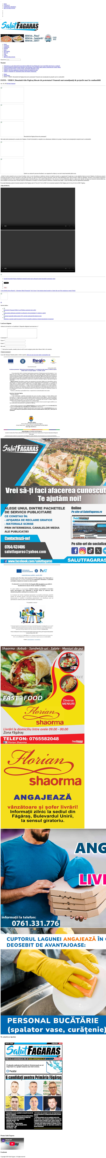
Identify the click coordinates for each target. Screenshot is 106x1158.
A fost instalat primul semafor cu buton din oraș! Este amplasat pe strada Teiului (55, 290)
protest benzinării (42, 278)
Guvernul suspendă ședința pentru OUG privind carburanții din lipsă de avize (23, 316)
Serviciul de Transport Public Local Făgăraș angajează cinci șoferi (20, 310)
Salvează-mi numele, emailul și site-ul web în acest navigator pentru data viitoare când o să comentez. (27, 349)
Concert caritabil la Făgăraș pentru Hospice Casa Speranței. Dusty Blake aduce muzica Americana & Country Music (32, 67)
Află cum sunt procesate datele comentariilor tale (38, 354)
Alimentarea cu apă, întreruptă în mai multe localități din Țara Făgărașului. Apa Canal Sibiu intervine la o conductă (32, 66)
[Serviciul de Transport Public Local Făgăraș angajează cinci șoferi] (4, 308)
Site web (3, 346)
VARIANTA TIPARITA (10, 6)
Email (2, 343)
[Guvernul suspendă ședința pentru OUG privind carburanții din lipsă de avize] (4, 314)
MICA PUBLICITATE (9, 8)
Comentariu (4, 337)
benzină (6, 278)
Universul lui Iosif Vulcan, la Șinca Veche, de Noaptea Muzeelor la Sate (21, 68)
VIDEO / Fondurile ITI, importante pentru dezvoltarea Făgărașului (20, 71)
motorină (24, 278)
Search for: (3, 59)
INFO (5, 4)
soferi (54, 278)
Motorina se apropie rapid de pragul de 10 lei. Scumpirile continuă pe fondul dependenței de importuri (29, 319)
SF (8, 83)
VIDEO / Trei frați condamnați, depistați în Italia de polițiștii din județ (21, 70)
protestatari (49, 278)
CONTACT (7, 5)
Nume (3, 340)
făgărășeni (19, 278)
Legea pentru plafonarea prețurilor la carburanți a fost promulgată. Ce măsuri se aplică (25, 313)
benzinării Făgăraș (12, 278)
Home (5, 74)
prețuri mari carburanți (32, 278)
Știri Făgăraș (7, 75)
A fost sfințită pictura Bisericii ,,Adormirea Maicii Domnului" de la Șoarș (18, 290)
